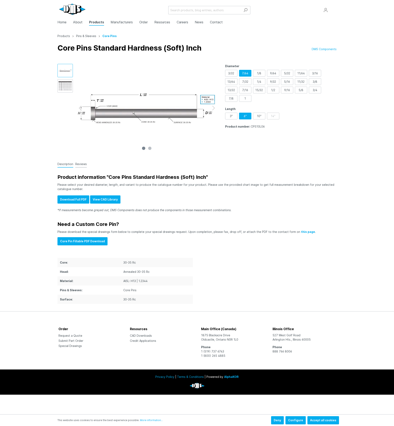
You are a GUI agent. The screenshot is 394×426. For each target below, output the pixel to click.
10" (259, 116)
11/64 (301, 73)
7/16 (245, 90)
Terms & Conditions (190, 376)
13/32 (231, 90)
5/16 (287, 81)
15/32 (259, 90)
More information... (151, 420)
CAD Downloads (141, 335)
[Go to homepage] (72, 9)
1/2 (273, 90)
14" (273, 116)
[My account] (325, 10)
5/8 (301, 90)
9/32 (273, 81)
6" (245, 116)
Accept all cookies (323, 420)
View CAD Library (105, 199)
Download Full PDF (73, 199)
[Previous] (80, 108)
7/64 (245, 73)
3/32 (231, 73)
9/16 (287, 90)
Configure (295, 420)
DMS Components (324, 49)
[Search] (245, 10)
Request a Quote (70, 335)
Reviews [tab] (81, 164)
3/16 (315, 73)
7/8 (231, 98)
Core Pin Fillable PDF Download (82, 241)
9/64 (273, 73)
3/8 (315, 81)
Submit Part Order (70, 340)
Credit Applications (143, 340)
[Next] (214, 108)
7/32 (245, 81)
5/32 (287, 73)
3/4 (315, 90)
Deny (277, 420)
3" (231, 116)
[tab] (65, 164)
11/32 (301, 81)
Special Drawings (70, 346)
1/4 (259, 81)
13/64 (231, 81)
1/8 (259, 73)
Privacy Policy (164, 376)
